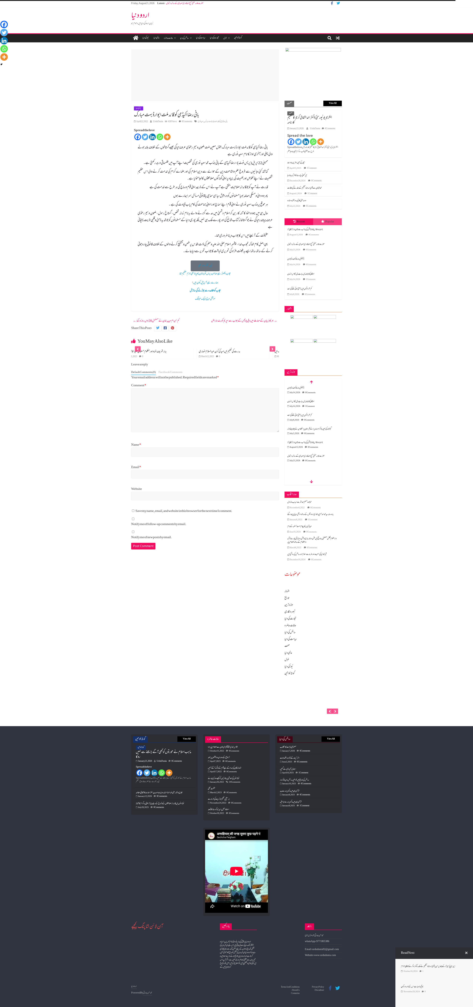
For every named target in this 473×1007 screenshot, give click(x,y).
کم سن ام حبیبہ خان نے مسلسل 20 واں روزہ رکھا (156, 321)
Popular (329, 221)
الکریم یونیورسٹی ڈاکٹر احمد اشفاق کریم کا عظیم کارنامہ (309, 120)
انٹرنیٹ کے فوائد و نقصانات (290, 758)
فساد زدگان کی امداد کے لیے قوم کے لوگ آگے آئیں (224, 768)
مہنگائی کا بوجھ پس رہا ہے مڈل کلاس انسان (300, 274)
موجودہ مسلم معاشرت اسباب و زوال (299, 502)
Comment (138, 385)
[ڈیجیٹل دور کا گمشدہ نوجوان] (313, 687)
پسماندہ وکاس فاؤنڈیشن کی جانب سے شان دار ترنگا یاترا (305, 229)
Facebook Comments (170, 372)
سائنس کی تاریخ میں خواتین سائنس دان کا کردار (294, 780)
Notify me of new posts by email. (151, 537)
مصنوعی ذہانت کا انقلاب (288, 747)
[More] (167, 137)
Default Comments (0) (143, 372)
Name (136, 445)
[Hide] (1, 64)
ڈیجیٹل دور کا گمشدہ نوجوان (174, 3)
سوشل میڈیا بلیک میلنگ (205, 299)
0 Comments (187, 122)
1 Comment (312, 168)
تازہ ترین (289, 605)
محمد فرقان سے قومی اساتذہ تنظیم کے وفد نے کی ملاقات (304, 188)
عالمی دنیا (156, 38)
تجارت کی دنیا (214, 38)
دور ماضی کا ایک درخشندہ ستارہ (296, 201)
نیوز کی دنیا (145, 38)
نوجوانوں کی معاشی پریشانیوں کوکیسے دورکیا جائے (223, 778)
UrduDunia (158, 122)
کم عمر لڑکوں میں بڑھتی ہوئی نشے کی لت (299, 289)
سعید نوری (200, 122)
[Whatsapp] (159, 137)
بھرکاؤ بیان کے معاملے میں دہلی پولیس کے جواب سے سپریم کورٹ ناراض (244, 321)
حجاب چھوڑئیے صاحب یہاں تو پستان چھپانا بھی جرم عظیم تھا (205, 274)
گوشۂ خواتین (238, 38)
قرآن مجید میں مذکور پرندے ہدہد (289, 791)
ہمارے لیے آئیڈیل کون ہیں (205, 283)
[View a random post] (338, 38)
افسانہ (287, 591)
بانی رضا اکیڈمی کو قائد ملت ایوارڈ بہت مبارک (216, 122)
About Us (296, 990)
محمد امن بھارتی (147, 993)
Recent (301, 221)
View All (332, 103)
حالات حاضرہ (168, 38)
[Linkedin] (152, 137)
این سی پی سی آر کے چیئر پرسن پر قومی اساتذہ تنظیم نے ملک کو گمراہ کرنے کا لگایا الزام (428, 966)
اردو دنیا (140, 16)
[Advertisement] (205, 75)
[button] (205, 265)
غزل (225, 38)
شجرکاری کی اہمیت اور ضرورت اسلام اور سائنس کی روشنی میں (307, 554)
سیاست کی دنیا (200, 38)
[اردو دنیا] (135, 38)
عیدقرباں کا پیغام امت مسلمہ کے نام (299, 526)
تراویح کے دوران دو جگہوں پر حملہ (219, 757)
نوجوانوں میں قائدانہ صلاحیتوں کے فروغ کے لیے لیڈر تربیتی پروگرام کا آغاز (160, 803)
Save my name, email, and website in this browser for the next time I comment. (183, 511)
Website (136, 489)
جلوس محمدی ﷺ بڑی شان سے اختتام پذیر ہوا (223, 747)
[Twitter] (145, 137)
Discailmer (319, 990)
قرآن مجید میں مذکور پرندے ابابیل (290, 802)
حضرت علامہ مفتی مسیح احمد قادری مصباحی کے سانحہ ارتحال (305, 244)
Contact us (295, 993)
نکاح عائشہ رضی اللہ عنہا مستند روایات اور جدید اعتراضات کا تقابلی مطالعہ (159, 793)
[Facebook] (137, 137)
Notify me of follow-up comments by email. (158, 524)
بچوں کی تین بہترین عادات (296, 163)
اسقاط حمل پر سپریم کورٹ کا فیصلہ (218, 809)
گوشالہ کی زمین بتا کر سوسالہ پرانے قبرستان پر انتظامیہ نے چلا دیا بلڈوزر (309, 415)
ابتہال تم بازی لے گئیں (288, 769)
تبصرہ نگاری (290, 612)
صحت (290, 113)
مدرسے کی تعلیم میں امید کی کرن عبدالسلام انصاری (153, 351)
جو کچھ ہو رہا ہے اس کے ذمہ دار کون (412, 987)
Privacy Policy (318, 987)
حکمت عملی (211, 789)
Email (136, 467)
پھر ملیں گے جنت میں (218, 351)
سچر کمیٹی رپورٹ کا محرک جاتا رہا (297, 175)
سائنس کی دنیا (184, 38)
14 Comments (234, 782)
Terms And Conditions (290, 987)
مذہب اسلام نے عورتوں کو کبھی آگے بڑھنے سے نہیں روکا (163, 755)
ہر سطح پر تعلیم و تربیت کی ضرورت (219, 799)
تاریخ (287, 598)
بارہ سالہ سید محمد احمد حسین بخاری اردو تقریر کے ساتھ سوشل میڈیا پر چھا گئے (310, 514)
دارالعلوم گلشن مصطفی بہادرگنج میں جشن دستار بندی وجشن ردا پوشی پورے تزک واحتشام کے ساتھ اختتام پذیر (312, 541)
